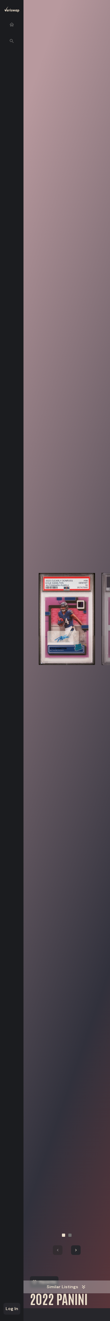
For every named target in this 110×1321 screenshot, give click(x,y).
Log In (12, 1308)
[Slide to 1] (63, 1235)
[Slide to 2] (70, 1235)
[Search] (12, 41)
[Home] (12, 24)
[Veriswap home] (11, 10)
